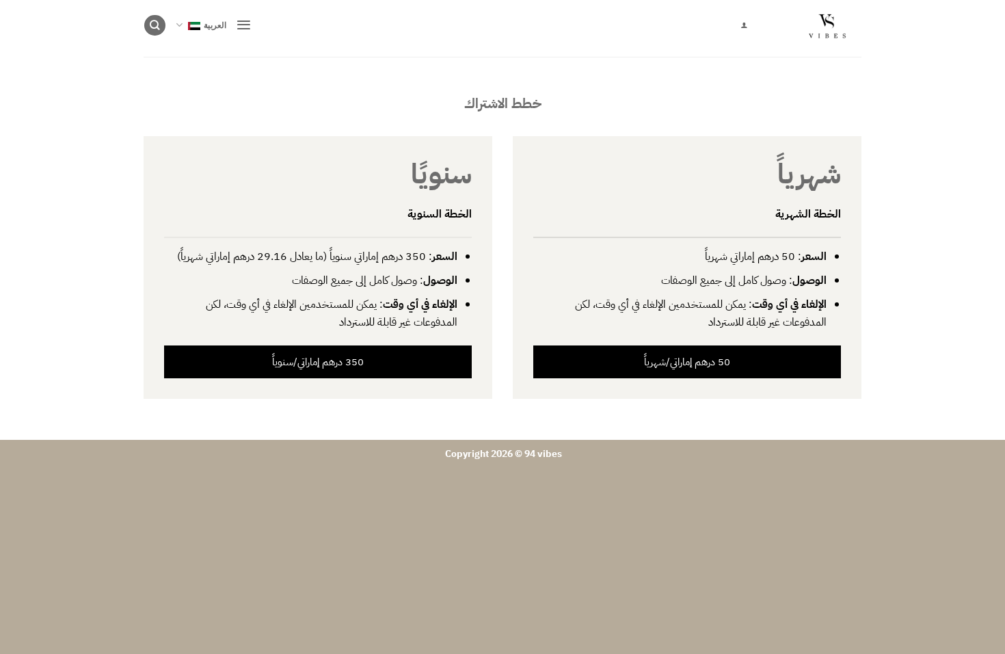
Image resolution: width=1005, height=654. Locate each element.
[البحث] (154, 25)
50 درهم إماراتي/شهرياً (687, 361)
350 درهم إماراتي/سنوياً (318, 361)
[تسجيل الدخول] (743, 25)
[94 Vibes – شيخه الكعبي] (814, 28)
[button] (244, 25)
